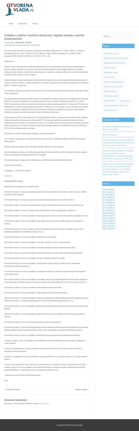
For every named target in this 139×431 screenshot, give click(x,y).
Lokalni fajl (36, 45)
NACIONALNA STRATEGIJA (116, 58)
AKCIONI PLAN (111, 54)
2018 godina (108, 189)
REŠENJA (110, 91)
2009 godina (108, 213)
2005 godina (108, 223)
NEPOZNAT (20, 43)
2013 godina (108, 202)
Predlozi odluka (113, 87)
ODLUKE (109, 77)
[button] (129, 23)
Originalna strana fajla (12, 45)
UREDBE (28, 43)
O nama (35, 24)
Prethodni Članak (12, 390)
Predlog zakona (114, 82)
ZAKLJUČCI (110, 110)
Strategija (111, 96)
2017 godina (108, 192)
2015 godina (108, 197)
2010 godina (108, 210)
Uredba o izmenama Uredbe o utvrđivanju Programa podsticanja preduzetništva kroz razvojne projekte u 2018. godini (118, 142)
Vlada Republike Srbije (116, 106)
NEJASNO (110, 68)
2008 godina (108, 215)
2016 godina (108, 194)
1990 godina (108, 228)
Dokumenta (22, 24)
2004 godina (108, 226)
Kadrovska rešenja (109, 135)
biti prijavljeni (43, 403)
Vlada (11, 24)
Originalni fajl (26, 45)
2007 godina (108, 218)
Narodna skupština (115, 63)
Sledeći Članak (82, 390)
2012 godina (108, 205)
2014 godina (108, 200)
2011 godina (108, 207)
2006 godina (108, 220)
